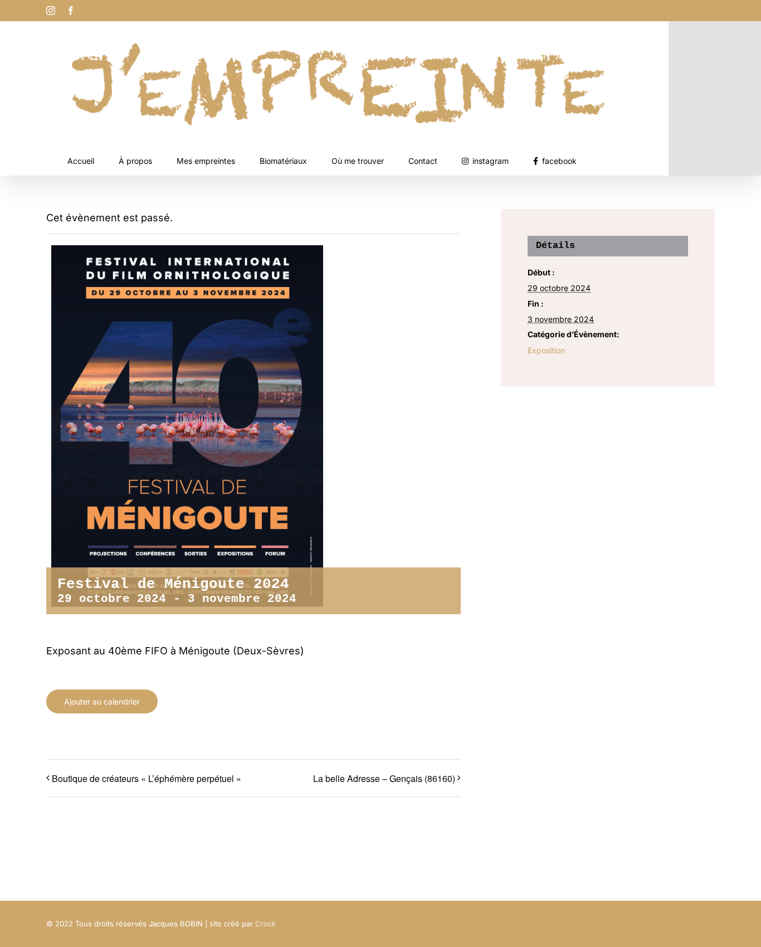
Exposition (546, 350)
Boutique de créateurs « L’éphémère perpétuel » (146, 778)
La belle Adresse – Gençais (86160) (384, 778)
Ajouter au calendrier (102, 701)
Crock (265, 923)
